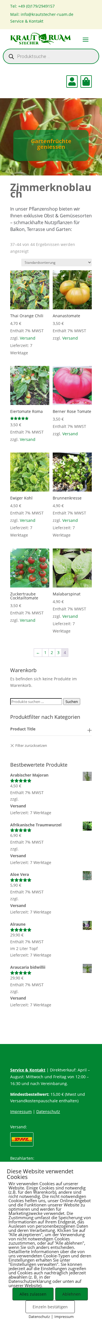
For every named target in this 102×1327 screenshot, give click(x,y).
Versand (27, 338)
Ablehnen (71, 1294)
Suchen (71, 701)
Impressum (21, 1111)
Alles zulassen (33, 1294)
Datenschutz (48, 1111)
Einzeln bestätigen (50, 1306)
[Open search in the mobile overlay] (51, 56)
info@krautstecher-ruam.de (47, 14)
